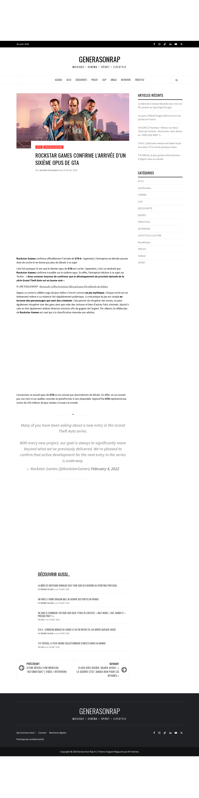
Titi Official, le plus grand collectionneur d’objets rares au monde (72, 643)
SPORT (141, 262)
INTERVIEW (126, 80)
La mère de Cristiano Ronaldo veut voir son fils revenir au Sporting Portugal (77, 585)
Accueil (58, 80)
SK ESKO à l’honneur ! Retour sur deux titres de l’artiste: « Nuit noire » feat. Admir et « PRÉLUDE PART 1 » (81, 614)
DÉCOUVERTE (81, 80)
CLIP (104, 80)
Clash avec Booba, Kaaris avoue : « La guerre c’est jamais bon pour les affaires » (98, 669)
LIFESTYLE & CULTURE (53, 147)
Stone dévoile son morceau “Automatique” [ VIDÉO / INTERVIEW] (47, 668)
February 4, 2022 (105, 468)
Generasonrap (99, 59)
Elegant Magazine (115, 751)
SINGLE (114, 80)
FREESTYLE (139, 80)
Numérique (144, 242)
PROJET (94, 80)
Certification (144, 188)
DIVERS (142, 215)
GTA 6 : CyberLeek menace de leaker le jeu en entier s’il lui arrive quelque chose (77, 629)
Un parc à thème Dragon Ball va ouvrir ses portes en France (68, 599)
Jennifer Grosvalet (48, 170)
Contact (42, 732)
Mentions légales (57, 732)
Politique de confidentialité (30, 739)
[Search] (177, 80)
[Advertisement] (87, 20)
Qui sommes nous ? (26, 732)
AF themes (133, 751)
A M (42, 619)
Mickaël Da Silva (47, 589)
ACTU (68, 80)
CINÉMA (142, 194)
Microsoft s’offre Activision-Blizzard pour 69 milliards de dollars (73, 286)
